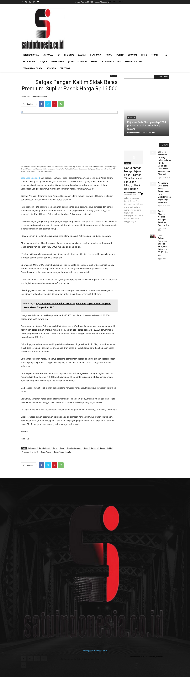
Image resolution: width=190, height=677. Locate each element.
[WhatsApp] (33, 2)
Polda (109, 448)
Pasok (102, 448)
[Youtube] (37, 2)
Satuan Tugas (59, 452)
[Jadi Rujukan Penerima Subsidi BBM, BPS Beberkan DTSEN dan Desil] (153, 236)
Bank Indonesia (44, 448)
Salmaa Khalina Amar (132, 192)
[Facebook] (22, 2)
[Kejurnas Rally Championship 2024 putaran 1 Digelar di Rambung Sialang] (146, 109)
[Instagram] (26, 2)
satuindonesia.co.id (30, 178)
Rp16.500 (35, 452)
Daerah (113, 76)
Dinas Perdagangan (74, 448)
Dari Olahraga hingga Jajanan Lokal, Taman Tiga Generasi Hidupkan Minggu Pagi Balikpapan (133, 178)
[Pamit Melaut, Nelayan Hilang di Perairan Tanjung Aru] (153, 212)
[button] (166, 55)
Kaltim (86, 448)
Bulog (62, 448)
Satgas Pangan (46, 452)
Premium (25, 452)
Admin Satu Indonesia (40, 97)
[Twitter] (30, 2)
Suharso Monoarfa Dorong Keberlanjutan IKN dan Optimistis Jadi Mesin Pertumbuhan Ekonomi (164, 163)
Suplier (69, 452)
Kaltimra (94, 448)
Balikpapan (32, 448)
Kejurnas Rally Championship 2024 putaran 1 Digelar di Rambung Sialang (146, 125)
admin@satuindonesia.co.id (95, 650)
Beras (55, 448)
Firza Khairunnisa (133, 132)
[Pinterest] (54, 104)
